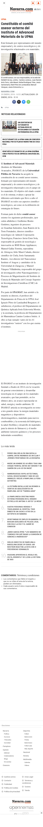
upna (7, 107)
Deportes (26, 731)
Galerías (27, 762)
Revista (26, 756)
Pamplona (7, 746)
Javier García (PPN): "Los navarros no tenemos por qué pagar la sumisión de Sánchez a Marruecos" (24, 534)
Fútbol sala (28, 746)
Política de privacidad (12, 792)
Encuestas (7, 762)
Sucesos (7, 737)
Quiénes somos (10, 777)
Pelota (26, 740)
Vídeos (26, 765)
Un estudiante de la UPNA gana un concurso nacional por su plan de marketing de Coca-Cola (21, 142)
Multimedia (27, 759)
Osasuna (6, 765)
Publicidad (8, 784)
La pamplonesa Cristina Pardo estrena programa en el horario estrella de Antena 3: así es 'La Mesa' (24, 499)
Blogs (6, 759)
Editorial (6, 753)
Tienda (27, 790)
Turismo (28, 787)
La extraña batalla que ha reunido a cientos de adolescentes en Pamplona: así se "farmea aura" (23, 489)
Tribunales (7, 740)
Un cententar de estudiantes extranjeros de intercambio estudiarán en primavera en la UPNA (28, 127)
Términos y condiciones (28, 575)
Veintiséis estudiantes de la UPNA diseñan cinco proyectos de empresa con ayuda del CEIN (21, 154)
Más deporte (28, 749)
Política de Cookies (11, 788)
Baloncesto (28, 737)
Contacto (7, 781)
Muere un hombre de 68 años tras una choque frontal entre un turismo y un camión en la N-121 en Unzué (24, 466)
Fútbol (26, 734)
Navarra (6, 731)
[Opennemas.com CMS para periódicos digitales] (21, 810)
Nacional (26, 752)
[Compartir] (14, 101)
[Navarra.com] (21, 9)
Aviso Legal (29, 777)
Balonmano (28, 743)
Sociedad (7, 743)
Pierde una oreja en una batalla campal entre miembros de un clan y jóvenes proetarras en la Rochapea (23, 455)
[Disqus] (21, 624)
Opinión (6, 750)
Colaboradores (9, 756)
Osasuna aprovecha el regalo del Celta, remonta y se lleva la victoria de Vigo (23, 557)
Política (6, 734)
